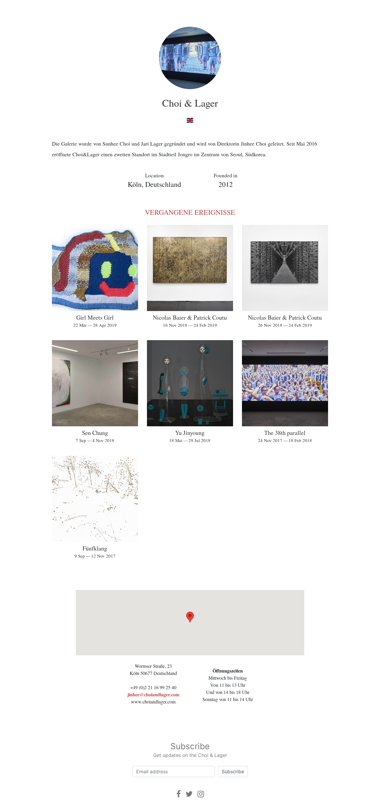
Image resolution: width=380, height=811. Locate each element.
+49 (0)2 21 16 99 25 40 (153, 687)
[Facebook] (178, 794)
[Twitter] (189, 794)
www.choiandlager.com (153, 701)
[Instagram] (200, 794)
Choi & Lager (190, 103)
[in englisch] (190, 120)
